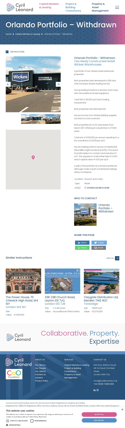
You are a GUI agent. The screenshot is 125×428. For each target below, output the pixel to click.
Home (8, 34)
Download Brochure (98, 187)
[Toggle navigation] (117, 7)
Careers (39, 377)
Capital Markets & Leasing (49, 5)
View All (110, 258)
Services (68, 359)
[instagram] (98, 390)
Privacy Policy (41, 380)
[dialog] (62, 417)
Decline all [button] (99, 420)
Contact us (40, 374)
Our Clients (40, 371)
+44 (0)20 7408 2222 (104, 384)
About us (40, 359)
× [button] (122, 410)
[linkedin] (95, 390)
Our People (40, 368)
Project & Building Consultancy (73, 7)
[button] (42, 425)
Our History (40, 365)
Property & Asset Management (100, 7)
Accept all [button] (99, 414)
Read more (43, 417)
